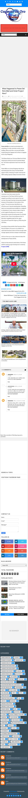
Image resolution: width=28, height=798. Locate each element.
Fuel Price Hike (4, 692)
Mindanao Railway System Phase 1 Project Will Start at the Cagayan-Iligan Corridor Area (17, 583)
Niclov (7, 781)
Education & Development (7, 682)
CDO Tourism (14, 676)
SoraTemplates (13, 791)
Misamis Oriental (5, 709)
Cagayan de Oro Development (8, 665)
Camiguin (19, 671)
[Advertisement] (14, 48)
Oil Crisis (3, 714)
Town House (16, 736)
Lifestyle (20, 97)
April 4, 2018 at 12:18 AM (19, 400)
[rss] (15, 1)
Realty (2, 725)
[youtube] (20, 1)
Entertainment (19, 687)
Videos (24, 97)
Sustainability (4, 730)
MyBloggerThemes (14, 793)
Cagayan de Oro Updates (7, 671)
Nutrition (17, 711)
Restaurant (4, 728)
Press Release (15, 720)
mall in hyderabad (17, 379)
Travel (2, 739)
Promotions (4, 722)
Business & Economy (6, 660)
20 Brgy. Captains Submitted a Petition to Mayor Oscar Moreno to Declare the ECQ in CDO (13, 330)
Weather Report (13, 744)
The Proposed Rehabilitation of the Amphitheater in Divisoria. (13, 360)
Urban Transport (15, 741)
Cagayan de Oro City (6, 97)
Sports (14, 728)
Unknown (10, 374)
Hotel (21, 692)
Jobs (19, 698)
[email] (17, 1)
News (15, 709)
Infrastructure (5, 695)
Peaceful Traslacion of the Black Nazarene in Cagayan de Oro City (12, 345)
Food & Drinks (13, 690)
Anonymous (8, 755)
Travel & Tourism (13, 739)
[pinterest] (22, 1)
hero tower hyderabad (13, 393)
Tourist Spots (4, 736)
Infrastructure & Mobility (7, 698)
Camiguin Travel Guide (6, 673)
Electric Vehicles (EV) (6, 687)
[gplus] (10, 1)
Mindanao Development (6, 703)
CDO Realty (3, 676)
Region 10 (11, 725)
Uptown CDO (4, 741)
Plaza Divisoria (14, 717)
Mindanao (13, 701)
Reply (9, 381)
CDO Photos (14, 97)
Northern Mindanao (6, 711)
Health (14, 692)
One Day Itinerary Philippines (17, 714)
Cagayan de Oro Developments (8, 668)
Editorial (12, 679)
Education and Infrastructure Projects (11, 684)
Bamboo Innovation (5, 657)
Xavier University (5, 747)
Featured (21, 614)
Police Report (4, 720)
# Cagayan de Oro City (12, 282)
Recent (7, 614)
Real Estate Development (18, 722)
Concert (3, 679)
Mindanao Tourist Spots (7, 706)
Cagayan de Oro (18, 660)
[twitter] (5, 1)
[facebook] (7, 1)
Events (3, 690)
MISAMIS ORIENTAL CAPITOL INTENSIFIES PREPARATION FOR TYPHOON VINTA (16, 602)
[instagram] (13, 1)
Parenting (3, 717)
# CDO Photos (21, 282)
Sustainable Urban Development (9, 733)
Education (21, 679)
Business (17, 657)
